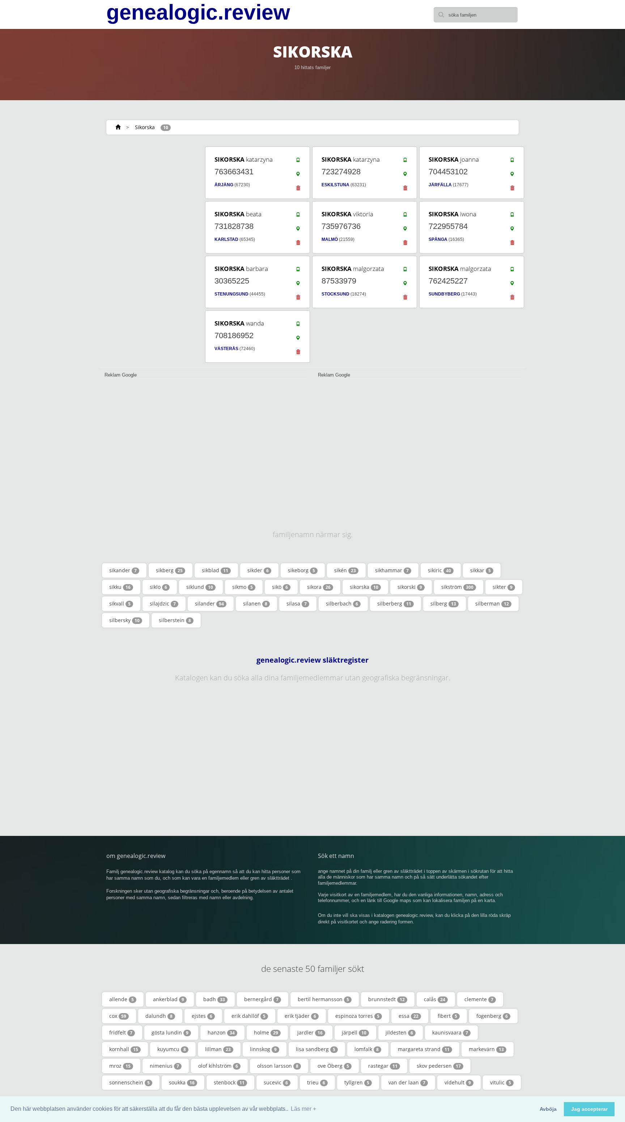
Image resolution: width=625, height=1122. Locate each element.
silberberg (394, 603)
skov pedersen (439, 1065)
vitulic (500, 1082)
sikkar (480, 570)
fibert (447, 1015)
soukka (182, 1082)
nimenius (164, 1065)
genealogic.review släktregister (312, 660)
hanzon (221, 1032)
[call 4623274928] (405, 161)
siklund (199, 586)
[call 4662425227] (512, 271)
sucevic (276, 1082)
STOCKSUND (335, 294)
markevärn (486, 1049)
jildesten (399, 1032)
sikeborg (301, 570)
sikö (280, 586)
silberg (443, 603)
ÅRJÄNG (223, 184)
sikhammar (392, 570)
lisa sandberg (315, 1049)
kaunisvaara (450, 1032)
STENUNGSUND (231, 294)
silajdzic (163, 603)
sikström (457, 586)
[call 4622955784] (512, 216)
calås (434, 999)
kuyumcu (171, 1049)
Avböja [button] (548, 1109)
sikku (120, 586)
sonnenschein (129, 1082)
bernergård (261, 999)
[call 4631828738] (298, 216)
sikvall (120, 603)
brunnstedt (386, 999)
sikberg (169, 570)
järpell (354, 1032)
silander (209, 603)
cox (117, 1015)
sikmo (242, 586)
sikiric (439, 570)
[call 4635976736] (405, 216)
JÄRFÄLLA (440, 184)
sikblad (215, 570)
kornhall (123, 1049)
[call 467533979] (405, 271)
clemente (478, 999)
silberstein (175, 620)
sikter (503, 586)
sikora (319, 586)
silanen (255, 603)
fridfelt (120, 1032)
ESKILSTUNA (335, 184)
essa (408, 1015)
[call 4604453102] (512, 161)
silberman (492, 603)
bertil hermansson (323, 999)
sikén (345, 570)
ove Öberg (333, 1065)
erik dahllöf (248, 1015)
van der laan (406, 1082)
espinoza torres (357, 1015)
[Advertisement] (149, 253)
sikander (123, 570)
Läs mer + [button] (303, 1109)
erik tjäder (300, 1015)
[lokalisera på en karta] (298, 176)
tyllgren (356, 1082)
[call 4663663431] (298, 161)
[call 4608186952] (298, 325)
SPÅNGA (438, 239)
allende (121, 999)
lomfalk (366, 1049)
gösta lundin (170, 1032)
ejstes (202, 1015)
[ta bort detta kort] (298, 190)
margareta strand (424, 1049)
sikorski (409, 586)
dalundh (159, 1015)
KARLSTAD (226, 239)
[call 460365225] (298, 271)
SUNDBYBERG (444, 294)
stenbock (229, 1082)
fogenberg (492, 1015)
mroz (120, 1065)
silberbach (342, 603)
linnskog (263, 1049)
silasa (296, 603)
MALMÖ (330, 239)
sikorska (364, 586)
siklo (158, 586)
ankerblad (168, 999)
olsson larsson (277, 1065)
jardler (310, 1032)
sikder (258, 570)
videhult (458, 1082)
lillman (218, 1049)
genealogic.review (198, 12)
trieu (316, 1082)
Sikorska (145, 127)
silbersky (124, 620)
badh (214, 999)
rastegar (382, 1065)
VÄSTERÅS (226, 348)
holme (266, 1032)
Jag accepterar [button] (589, 1109)
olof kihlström (218, 1065)
